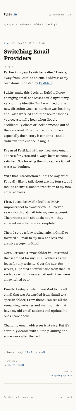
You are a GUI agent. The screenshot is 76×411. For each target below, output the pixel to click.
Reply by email (36, 352)
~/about (38, 24)
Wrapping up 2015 (61, 373)
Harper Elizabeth (14, 363)
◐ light (52, 24)
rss (60, 397)
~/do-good (25, 24)
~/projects (10, 24)
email (69, 397)
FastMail (45, 83)
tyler (10, 14)
